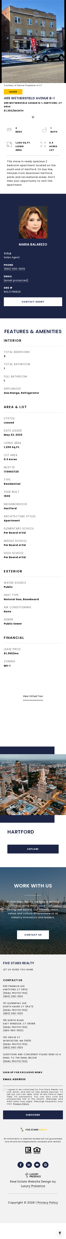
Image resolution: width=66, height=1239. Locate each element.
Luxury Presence (33, 1186)
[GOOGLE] (45, 1165)
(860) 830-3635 (14, 269)
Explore (33, 849)
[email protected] (15, 1044)
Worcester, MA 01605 (17, 1040)
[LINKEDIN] (29, 1165)
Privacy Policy (21, 1104)
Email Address (14, 1079)
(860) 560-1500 (13, 996)
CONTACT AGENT (33, 301)
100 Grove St (11, 1037)
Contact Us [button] (33, 934)
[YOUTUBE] (37, 1165)
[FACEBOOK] (20, 1165)
